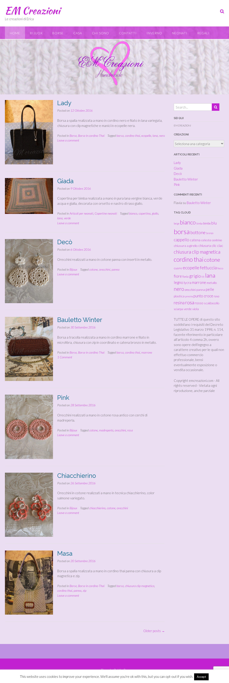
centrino (217, 240)
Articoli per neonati (81, 213)
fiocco (220, 268)
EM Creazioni (32, 10)
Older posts (154, 631)
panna (115, 269)
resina (179, 302)
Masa (64, 553)
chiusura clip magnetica (139, 586)
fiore (178, 276)
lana (155, 135)
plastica (179, 296)
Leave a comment (68, 140)
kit (202, 276)
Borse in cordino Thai (91, 135)
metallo (212, 283)
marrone (146, 352)
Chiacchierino (76, 475)
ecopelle (146, 135)
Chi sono (100, 33)
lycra (187, 282)
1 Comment (64, 357)
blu (214, 222)
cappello (181, 239)
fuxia (185, 276)
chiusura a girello (186, 246)
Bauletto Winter (79, 320)
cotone (93, 269)
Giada (65, 181)
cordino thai (132, 135)
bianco (133, 213)
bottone (198, 232)
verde (67, 218)
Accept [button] (201, 677)
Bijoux (73, 269)
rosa (130, 430)
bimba (199, 223)
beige (176, 223)
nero (162, 135)
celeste (206, 240)
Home (15, 33)
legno (178, 282)
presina (189, 296)
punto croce (203, 296)
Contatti (128, 33)
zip (84, 590)
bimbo (207, 223)
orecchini (104, 269)
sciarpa (178, 309)
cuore (178, 268)
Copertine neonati (106, 213)
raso (216, 296)
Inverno (154, 33)
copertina (145, 213)
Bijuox (36, 33)
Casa (77, 33)
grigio (195, 275)
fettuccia (208, 267)
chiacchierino (97, 508)
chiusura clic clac (210, 245)
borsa (120, 135)
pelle (210, 289)
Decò (64, 242)
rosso (199, 303)
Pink (63, 397)
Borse (58, 33)
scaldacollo (211, 303)
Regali (203, 33)
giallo (155, 213)
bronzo (209, 233)
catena (195, 240)
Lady (64, 103)
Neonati (179, 33)
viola (195, 309)
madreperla (106, 430)
